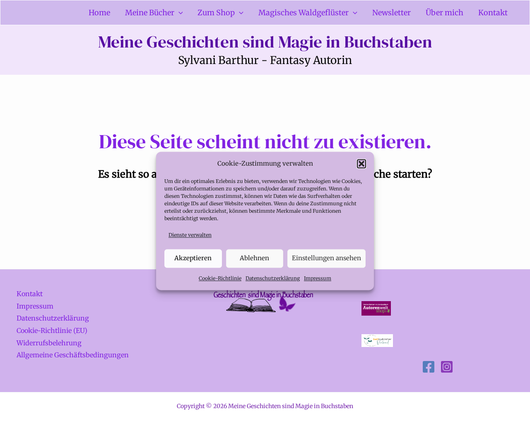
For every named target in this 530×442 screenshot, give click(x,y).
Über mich (444, 12)
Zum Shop (216, 12)
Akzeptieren (193, 258)
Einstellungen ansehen (326, 258)
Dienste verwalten (190, 235)
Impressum (317, 278)
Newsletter (391, 12)
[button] (361, 163)
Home (99, 12)
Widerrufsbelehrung (49, 343)
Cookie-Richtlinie (220, 278)
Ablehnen (254, 258)
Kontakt (493, 12)
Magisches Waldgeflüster (303, 12)
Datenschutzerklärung (273, 278)
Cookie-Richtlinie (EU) (52, 330)
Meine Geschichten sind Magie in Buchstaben (265, 41)
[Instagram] (446, 366)
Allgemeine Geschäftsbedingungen (73, 355)
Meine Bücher (149, 12)
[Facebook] (428, 366)
